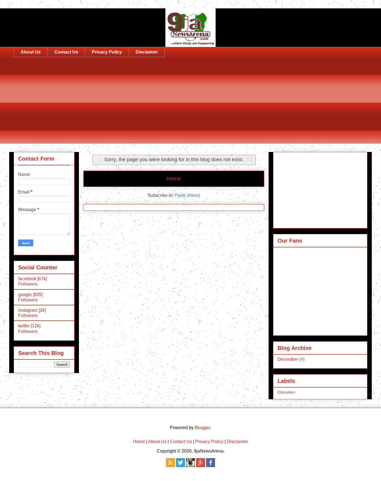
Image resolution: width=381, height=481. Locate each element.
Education (286, 392)
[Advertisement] (181, 105)
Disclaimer (147, 52)
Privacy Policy (107, 52)
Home (174, 179)
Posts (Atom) (187, 195)
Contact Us (66, 52)
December (288, 359)
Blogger (202, 427)
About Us (31, 52)
